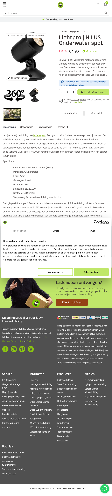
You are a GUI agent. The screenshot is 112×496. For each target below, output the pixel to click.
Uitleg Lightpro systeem (41, 397)
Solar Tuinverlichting (66, 384)
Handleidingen (45, 126)
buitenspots (39, 135)
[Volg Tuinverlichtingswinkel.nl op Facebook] (5, 351)
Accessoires (63, 440)
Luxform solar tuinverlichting (91, 403)
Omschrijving (9, 126)
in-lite (45, 337)
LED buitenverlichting (67, 401)
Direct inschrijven (72, 302)
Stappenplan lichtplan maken (40, 433)
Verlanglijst (72, 113)
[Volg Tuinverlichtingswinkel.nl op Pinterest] (22, 351)
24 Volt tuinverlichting (40, 423)
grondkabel (69, 85)
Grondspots (62, 409)
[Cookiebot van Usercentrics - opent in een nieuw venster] (96, 222)
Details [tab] (56, 230)
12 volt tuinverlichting (39, 414)
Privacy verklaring (10, 423)
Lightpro (6, 341)
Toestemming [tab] (19, 230)
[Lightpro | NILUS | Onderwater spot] (14, 95)
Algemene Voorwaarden (13, 401)
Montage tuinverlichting (41, 384)
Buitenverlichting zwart (13, 452)
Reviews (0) (63, 126)
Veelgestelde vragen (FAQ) (11, 386)
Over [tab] (92, 230)
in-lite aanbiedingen (66, 396)
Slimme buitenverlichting (13, 469)
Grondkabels (63, 436)
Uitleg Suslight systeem (41, 409)
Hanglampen (63, 414)
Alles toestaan (91, 272)
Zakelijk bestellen (10, 414)
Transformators (64, 431)
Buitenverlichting (65, 380)
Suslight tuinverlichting (95, 396)
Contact (6, 427)
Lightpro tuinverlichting (95, 384)
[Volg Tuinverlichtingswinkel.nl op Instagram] (14, 351)
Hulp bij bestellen (10, 392)
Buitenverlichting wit (11, 456)
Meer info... (78, 102)
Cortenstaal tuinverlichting (8, 463)
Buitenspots (62, 405)
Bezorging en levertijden (13, 396)
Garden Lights (17, 341)
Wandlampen (63, 423)
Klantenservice (9, 380)
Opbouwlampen (64, 418)
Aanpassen (54, 272)
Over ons (34, 380)
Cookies (6, 409)
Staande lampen (64, 427)
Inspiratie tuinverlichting (41, 388)
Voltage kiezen (36, 418)
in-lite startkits (9, 473)
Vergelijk (98, 113)
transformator (99, 81)
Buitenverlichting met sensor (67, 390)
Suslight (30, 341)
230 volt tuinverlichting (40, 427)
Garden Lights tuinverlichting (91, 390)
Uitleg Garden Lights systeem (39, 403)
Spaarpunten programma (14, 418)
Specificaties (26, 126)
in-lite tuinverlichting (94, 380)
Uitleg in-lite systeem (39, 393)
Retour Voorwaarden (11, 405)
